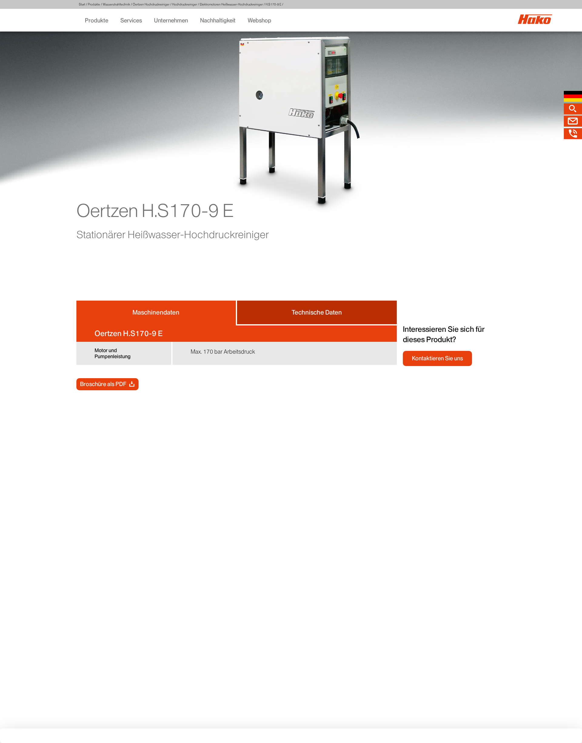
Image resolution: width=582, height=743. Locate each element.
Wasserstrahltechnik (116, 4)
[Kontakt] (573, 121)
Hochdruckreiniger (184, 4)
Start (82, 4)
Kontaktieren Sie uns (437, 358)
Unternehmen (171, 20)
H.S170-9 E (273, 4)
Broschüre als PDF (103, 384)
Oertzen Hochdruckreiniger (151, 4)
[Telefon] (573, 133)
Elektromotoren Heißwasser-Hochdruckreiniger (231, 4)
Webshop (259, 20)
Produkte (94, 4)
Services (131, 20)
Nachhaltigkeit (218, 20)
